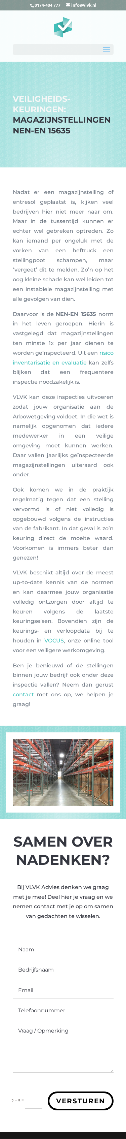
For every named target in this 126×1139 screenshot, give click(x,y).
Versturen (80, 1101)
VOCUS (54, 640)
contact (23, 694)
